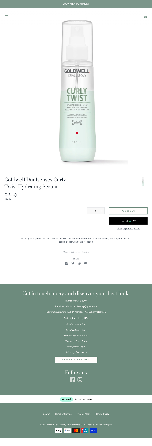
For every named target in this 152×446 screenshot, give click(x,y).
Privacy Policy (83, 414)
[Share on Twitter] (72, 263)
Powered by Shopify (103, 425)
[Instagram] (79, 379)
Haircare (85, 252)
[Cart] (146, 17)
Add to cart (128, 211)
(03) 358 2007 (79, 300)
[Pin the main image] (79, 263)
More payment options (128, 228)
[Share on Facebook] (66, 263)
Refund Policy (102, 414)
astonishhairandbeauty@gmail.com (79, 306)
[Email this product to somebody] (85, 263)
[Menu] (6, 17)
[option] (142, 182)
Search (46, 414)
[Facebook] (72, 379)
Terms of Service (63, 414)
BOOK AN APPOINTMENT (76, 359)
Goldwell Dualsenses (71, 252)
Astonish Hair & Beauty (56, 425)
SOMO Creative (87, 425)
